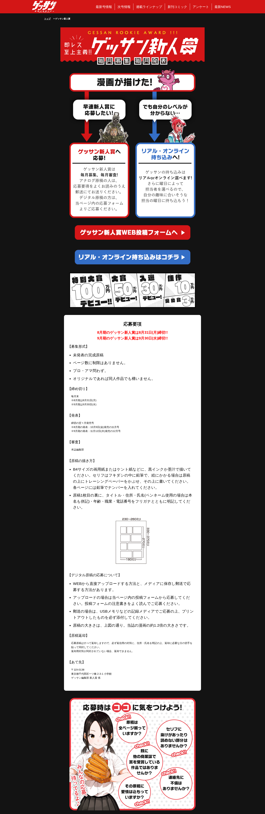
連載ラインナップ (149, 7)
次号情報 (124, 7)
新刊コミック (177, 7)
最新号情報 (104, 7)
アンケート (201, 7)
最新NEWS (223, 7)
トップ (47, 18)
